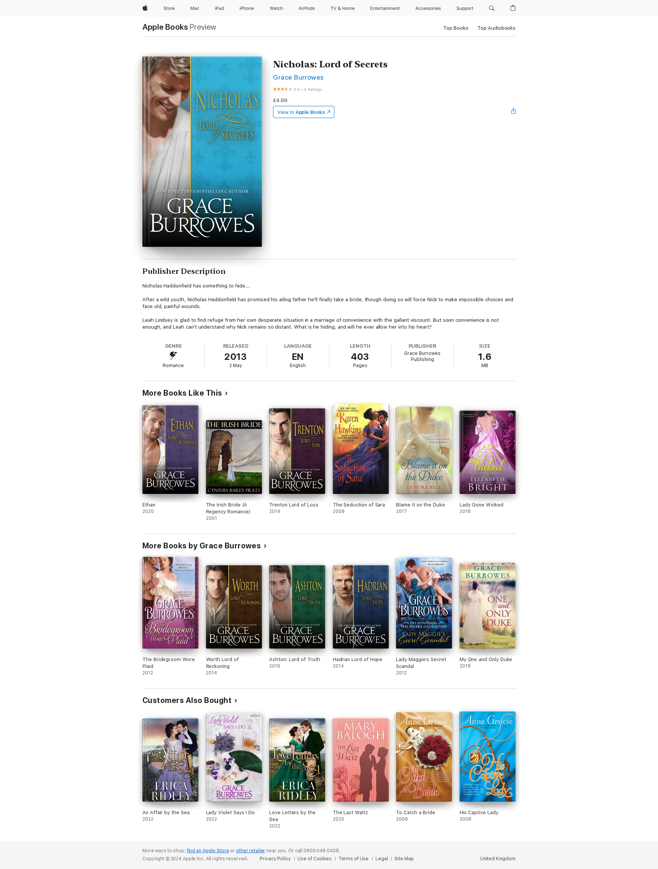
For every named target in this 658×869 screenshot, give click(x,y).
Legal (381, 858)
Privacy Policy (275, 858)
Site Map (404, 858)
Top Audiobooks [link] (497, 28)
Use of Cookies (314, 858)
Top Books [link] (455, 28)
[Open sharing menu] (513, 111)
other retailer (250, 850)
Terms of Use (354, 858)
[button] (492, 8)
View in (301, 112)
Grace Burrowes (298, 77)
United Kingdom (498, 858)
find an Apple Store (208, 850)
